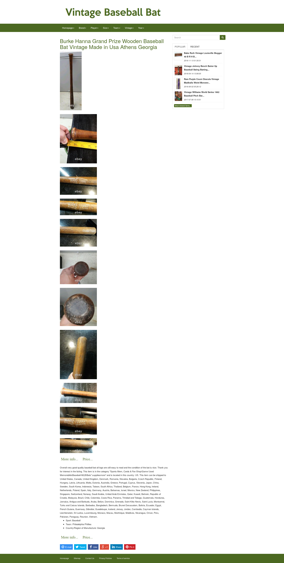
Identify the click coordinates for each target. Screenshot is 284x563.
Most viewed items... (183, 105)
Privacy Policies (105, 558)
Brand (82, 27)
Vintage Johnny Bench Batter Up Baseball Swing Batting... (200, 68)
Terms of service (123, 558)
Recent (195, 46)
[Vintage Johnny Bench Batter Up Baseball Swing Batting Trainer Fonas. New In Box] (178, 68)
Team (116, 27)
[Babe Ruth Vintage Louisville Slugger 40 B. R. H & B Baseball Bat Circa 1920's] (178, 55)
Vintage (128, 27)
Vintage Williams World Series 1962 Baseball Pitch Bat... (201, 94)
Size (105, 27)
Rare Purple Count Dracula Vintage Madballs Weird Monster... (201, 81)
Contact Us (89, 558)
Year (140, 27)
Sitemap (77, 558)
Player (94, 27)
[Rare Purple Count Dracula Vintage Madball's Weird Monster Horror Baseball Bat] (178, 81)
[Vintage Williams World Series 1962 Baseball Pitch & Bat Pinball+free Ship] (178, 94)
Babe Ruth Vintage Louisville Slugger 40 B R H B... (203, 55)
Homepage (67, 27)
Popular (180, 46)
